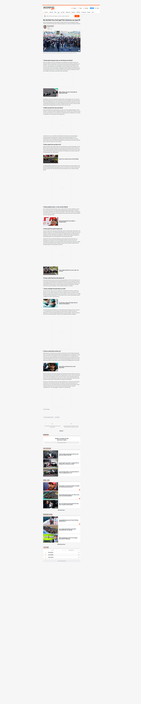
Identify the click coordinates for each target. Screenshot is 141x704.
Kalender (88, 12)
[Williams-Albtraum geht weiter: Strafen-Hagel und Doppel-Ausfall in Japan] (61, 92)
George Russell (50, 557)
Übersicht (51, 12)
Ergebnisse (73, 12)
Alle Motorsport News (61, 544)
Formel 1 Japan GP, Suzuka (48, 417)
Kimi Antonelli (50, 552)
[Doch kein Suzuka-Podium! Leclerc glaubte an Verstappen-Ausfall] (61, 221)
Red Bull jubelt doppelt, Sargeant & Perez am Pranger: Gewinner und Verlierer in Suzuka (71, 427)
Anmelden (86, 8)
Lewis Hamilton (50, 554)
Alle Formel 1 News (61, 510)
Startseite (61, 430)
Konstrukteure (71, 550)
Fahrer (52, 550)
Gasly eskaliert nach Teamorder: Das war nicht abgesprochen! (52, 427)
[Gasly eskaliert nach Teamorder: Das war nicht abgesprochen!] (61, 367)
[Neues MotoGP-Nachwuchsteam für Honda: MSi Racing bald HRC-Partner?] (61, 520)
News (58, 12)
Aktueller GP (68, 12)
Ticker (81, 8)
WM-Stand (78, 12)
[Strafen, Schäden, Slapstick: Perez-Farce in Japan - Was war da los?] (61, 271)
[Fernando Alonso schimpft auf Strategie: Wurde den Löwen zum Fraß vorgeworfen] (61, 303)
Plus (91, 8)
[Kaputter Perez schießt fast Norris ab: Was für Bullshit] (61, 159)
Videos (55, 12)
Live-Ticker (63, 12)
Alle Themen (57, 417)
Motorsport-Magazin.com (49, 8)
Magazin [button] (74, 8)
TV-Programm (83, 12)
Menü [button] (98, 8)
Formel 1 (46, 12)
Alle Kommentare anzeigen (62, 442)
